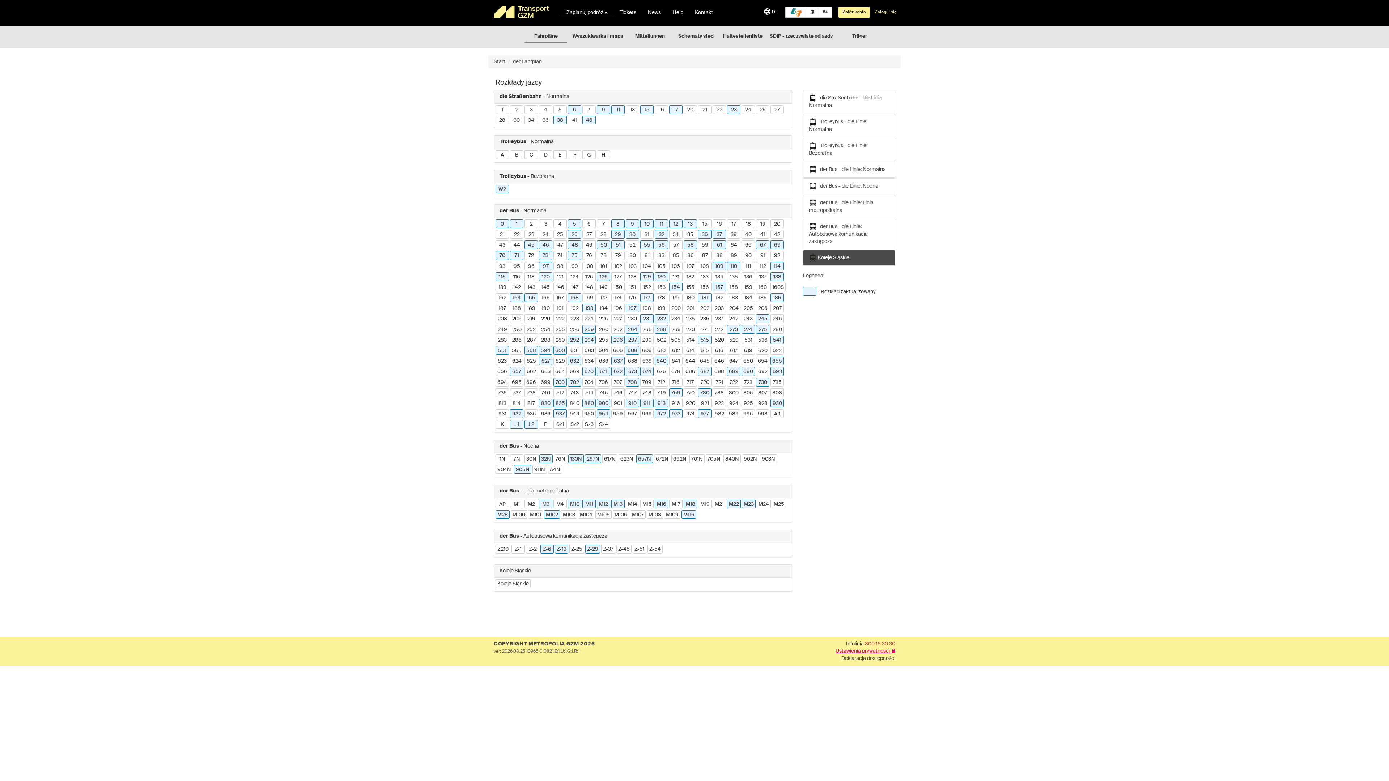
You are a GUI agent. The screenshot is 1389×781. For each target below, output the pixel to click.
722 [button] (734, 382)
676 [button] (661, 371)
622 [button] (777, 350)
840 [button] (574, 403)
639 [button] (647, 361)
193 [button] (589, 308)
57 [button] (676, 245)
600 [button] (560, 350)
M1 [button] (517, 504)
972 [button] (661, 414)
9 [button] (603, 109)
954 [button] (603, 414)
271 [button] (705, 329)
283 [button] (502, 340)
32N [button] (546, 459)
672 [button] (618, 371)
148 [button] (589, 287)
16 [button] (661, 109)
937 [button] (560, 414)
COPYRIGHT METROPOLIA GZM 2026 (544, 643)
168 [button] (574, 297)
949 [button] (574, 414)
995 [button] (748, 414)
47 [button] (560, 245)
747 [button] (633, 393)
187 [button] (502, 308)
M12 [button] (603, 504)
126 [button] (604, 276)
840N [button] (732, 459)
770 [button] (690, 393)
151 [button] (632, 287)
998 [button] (763, 414)
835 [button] (560, 403)
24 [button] (748, 109)
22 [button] (719, 109)
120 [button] (546, 276)
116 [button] (516, 276)
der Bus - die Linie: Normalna (851, 169)
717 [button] (690, 382)
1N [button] (502, 459)
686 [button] (690, 371)
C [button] (531, 155)
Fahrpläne (546, 36)
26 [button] (763, 109)
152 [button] (647, 287)
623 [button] (502, 361)
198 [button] (647, 308)
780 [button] (704, 393)
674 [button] (647, 371)
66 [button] (748, 245)
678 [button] (675, 371)
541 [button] (777, 340)
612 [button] (676, 350)
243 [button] (748, 318)
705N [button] (714, 459)
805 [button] (748, 393)
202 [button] (704, 308)
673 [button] (632, 371)
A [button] (502, 155)
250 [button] (517, 329)
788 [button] (719, 393)
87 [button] (705, 255)
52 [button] (632, 245)
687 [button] (704, 371)
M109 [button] (672, 514)
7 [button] (589, 109)
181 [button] (704, 297)
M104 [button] (586, 514)
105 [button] (661, 266)
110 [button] (733, 266)
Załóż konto (854, 12)
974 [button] (690, 414)
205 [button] (748, 308)
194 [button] (603, 308)
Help (677, 12)
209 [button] (517, 318)
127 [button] (618, 276)
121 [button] (560, 276)
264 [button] (632, 329)
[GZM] (523, 12)
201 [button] (690, 308)
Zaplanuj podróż (585, 12)
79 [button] (618, 255)
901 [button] (618, 403)
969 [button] (647, 414)
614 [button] (690, 350)
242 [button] (733, 318)
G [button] (589, 155)
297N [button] (593, 459)
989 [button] (734, 414)
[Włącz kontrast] (812, 12)
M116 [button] (688, 514)
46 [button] (589, 120)
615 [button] (705, 350)
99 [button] (575, 266)
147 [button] (574, 287)
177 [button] (646, 297)
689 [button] (734, 371)
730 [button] (763, 382)
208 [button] (502, 318)
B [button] (516, 155)
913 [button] (662, 403)
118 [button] (531, 276)
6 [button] (574, 109)
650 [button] (748, 361)
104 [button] (647, 266)
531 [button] (748, 340)
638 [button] (632, 361)
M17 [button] (676, 504)
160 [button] (763, 287)
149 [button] (603, 287)
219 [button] (531, 318)
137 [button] (762, 276)
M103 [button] (569, 514)
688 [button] (719, 371)
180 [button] (690, 297)
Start (499, 61)
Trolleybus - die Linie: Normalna (838, 125)
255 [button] (560, 329)
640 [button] (661, 361)
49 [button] (589, 245)
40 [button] (748, 234)
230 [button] (632, 318)
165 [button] (531, 297)
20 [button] (690, 109)
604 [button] (603, 350)
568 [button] (531, 350)
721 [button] (719, 382)
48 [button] (575, 245)
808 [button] (777, 393)
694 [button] (502, 382)
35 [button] (690, 234)
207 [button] (777, 308)
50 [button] (603, 245)
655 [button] (777, 361)
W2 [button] (502, 189)
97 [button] (546, 266)
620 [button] (763, 350)
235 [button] (690, 318)
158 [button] (734, 287)
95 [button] (517, 266)
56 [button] (661, 245)
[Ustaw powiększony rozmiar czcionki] (825, 12)
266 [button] (647, 329)
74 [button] (560, 255)
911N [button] (539, 469)
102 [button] (618, 266)
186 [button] (777, 297)
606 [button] (618, 350)
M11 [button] (589, 504)
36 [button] (546, 120)
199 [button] (661, 308)
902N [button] (750, 459)
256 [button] (574, 329)
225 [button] (603, 318)
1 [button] (502, 109)
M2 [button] (531, 504)
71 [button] (517, 255)
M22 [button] (734, 504)
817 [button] (531, 403)
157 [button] (719, 287)
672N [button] (662, 459)
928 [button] (763, 403)
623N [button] (626, 459)
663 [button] (546, 371)
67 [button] (763, 245)
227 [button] (618, 318)
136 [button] (748, 276)
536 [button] (763, 340)
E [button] (560, 155)
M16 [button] (661, 504)
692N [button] (680, 459)
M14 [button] (632, 504)
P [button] (545, 424)
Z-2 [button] (533, 549)
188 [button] (517, 308)
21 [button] (704, 109)
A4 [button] (777, 414)
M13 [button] (618, 504)
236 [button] (704, 318)
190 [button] (545, 308)
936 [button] (546, 414)
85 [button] (676, 255)
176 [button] (632, 297)
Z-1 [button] (518, 549)
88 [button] (719, 255)
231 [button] (647, 318)
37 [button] (719, 234)
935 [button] (531, 414)
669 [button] (574, 371)
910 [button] (632, 403)
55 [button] (647, 245)
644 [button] (690, 361)
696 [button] (531, 382)
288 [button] (546, 340)
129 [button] (647, 276)
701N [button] (697, 459)
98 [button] (560, 266)
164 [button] (517, 297)
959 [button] (618, 414)
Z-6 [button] (547, 549)
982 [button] (719, 414)
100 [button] (589, 266)
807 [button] (762, 393)
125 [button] (589, 276)
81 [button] (647, 255)
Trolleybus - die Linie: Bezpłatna (838, 149)
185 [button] (763, 297)
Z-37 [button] (608, 549)
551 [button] (502, 350)
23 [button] (734, 109)
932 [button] (516, 414)
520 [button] (719, 340)
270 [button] (690, 329)
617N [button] (610, 459)
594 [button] (546, 350)
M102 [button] (552, 514)
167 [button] (560, 297)
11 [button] (618, 109)
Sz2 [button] (574, 424)
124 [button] (575, 276)
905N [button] (523, 469)
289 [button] (560, 340)
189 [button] (531, 308)
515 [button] (705, 340)
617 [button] (734, 350)
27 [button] (777, 109)
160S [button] (778, 287)
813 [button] (502, 403)
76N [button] (560, 459)
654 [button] (763, 361)
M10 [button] (574, 504)
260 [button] (603, 329)
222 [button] (560, 318)
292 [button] (574, 340)
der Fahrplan (527, 61)
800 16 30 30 (880, 643)
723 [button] (748, 382)
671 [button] (603, 371)
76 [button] (589, 255)
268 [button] (661, 329)
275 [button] (763, 329)
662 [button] (531, 371)
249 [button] (502, 329)
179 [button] (676, 297)
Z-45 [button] (624, 549)
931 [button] (502, 414)
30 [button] (517, 120)
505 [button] (676, 340)
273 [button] (734, 329)
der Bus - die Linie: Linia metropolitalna (841, 206)
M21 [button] (719, 504)
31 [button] (647, 234)
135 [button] (734, 276)
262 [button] (618, 329)
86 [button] (690, 255)
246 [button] (777, 318)
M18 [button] (690, 504)
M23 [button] (749, 504)
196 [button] (618, 308)
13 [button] (632, 109)
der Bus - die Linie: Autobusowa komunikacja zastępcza (838, 234)
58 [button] (690, 245)
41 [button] (574, 120)
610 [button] (661, 350)
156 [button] (705, 287)
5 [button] (560, 109)
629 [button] (560, 361)
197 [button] (632, 308)
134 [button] (719, 276)
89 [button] (734, 255)
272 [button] (719, 329)
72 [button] (531, 255)
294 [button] (589, 340)
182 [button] (719, 297)
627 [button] (545, 361)
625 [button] (531, 361)
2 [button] (516, 109)
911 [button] (646, 403)
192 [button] (575, 308)
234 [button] (675, 318)
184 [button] (748, 297)
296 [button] (618, 340)
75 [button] (575, 255)
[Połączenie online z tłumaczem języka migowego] (796, 12)
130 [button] (662, 276)
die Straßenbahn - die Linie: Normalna (846, 101)
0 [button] (502, 224)
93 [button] (502, 266)
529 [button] (734, 340)
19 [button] (762, 224)
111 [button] (748, 266)
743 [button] (574, 393)
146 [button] (560, 287)
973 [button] (676, 414)
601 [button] (574, 350)
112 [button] (763, 266)
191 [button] (560, 308)
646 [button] (719, 361)
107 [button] (690, 266)
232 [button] (661, 318)
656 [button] (502, 371)
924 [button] (734, 403)
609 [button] (647, 350)
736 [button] (502, 393)
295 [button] (603, 340)
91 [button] (762, 255)
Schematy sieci (696, 36)
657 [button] (516, 371)
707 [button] (618, 382)
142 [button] (517, 287)
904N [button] (504, 469)
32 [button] (661, 234)
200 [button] (676, 308)
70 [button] (502, 255)
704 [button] (589, 382)
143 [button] (531, 287)
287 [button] (531, 340)
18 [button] (748, 224)
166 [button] (545, 297)
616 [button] (719, 350)
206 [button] (763, 308)
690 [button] (748, 371)
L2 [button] (531, 424)
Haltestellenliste (743, 36)
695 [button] (517, 382)
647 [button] (733, 361)
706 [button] (603, 382)
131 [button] (676, 276)
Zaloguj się (886, 12)
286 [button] (517, 340)
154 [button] (676, 287)
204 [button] (734, 308)
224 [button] (589, 318)
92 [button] (777, 255)
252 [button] (531, 329)
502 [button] (661, 340)
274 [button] (748, 329)
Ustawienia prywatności (864, 651)
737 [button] (517, 393)
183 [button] (734, 297)
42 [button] (777, 234)
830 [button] (546, 403)
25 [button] (560, 234)
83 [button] (661, 255)
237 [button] (719, 318)
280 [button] (777, 329)
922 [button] (719, 403)
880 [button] (589, 403)
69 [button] (777, 245)
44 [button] (517, 245)
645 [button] (705, 361)
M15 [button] (647, 504)
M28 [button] (502, 514)
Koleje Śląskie (833, 257)
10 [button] (647, 224)
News (654, 12)
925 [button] (748, 403)
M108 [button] (655, 514)
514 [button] (690, 340)
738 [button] (531, 393)
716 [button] (676, 382)
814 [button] (517, 403)
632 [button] (574, 361)
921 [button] (705, 403)
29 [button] (618, 234)
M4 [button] (560, 504)
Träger (859, 36)
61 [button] (719, 245)
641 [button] (676, 361)
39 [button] (734, 234)
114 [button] (777, 266)
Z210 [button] (503, 549)
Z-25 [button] (576, 549)
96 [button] (531, 266)
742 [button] (560, 393)
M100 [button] (519, 514)
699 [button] (546, 382)
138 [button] (777, 276)
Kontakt (704, 12)
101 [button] (603, 266)
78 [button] (604, 255)
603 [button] (589, 350)
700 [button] (560, 382)
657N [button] (644, 459)
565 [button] (517, 350)
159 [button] (748, 287)
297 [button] (632, 340)
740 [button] (545, 393)
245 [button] (763, 318)
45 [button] (531, 245)
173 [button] (603, 297)
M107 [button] (638, 514)
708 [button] (632, 382)
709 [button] (646, 382)
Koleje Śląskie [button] (513, 583)
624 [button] (517, 361)
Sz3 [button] (589, 424)
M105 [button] (603, 514)
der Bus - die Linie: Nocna (847, 186)
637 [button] (618, 361)
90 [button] (748, 255)
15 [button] (647, 109)
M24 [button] (764, 504)
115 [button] (502, 276)
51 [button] (618, 245)
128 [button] (633, 276)
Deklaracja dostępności (868, 658)
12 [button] (676, 224)
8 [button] (618, 224)
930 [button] (777, 403)
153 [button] (662, 287)
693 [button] (777, 371)
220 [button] (545, 318)
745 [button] (603, 393)
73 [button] (545, 255)
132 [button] (690, 276)
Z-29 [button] (592, 549)
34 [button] (531, 120)
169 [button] (589, 297)
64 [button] (734, 245)
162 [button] (502, 297)
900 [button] (603, 403)
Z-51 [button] (639, 549)
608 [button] (632, 350)
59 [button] (705, 245)
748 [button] (647, 393)
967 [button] (632, 414)
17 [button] (676, 109)
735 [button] (777, 382)
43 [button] (502, 245)
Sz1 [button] (560, 424)
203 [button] (719, 308)
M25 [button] (779, 504)
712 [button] (661, 382)
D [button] (546, 155)
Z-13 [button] (561, 549)
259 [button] (589, 329)
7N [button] (517, 459)
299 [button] (647, 340)
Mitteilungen (650, 36)
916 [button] (676, 403)
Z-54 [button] (655, 549)
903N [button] (768, 459)
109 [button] (719, 266)
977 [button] (705, 414)
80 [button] (632, 255)
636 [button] (603, 361)
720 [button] (705, 382)
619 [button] (748, 350)
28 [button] (502, 120)
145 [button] (545, 287)
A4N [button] (555, 469)
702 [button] (574, 382)
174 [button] (618, 297)
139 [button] (502, 287)
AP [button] (502, 504)
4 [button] (545, 109)
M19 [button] (705, 504)
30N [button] (531, 459)
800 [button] (734, 393)
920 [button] (690, 403)
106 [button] (676, 266)
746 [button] (618, 393)
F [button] (574, 155)
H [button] (604, 155)
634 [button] (589, 361)
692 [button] (763, 371)
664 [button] (560, 371)
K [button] (502, 424)
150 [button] (618, 287)
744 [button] (589, 393)
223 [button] (574, 318)
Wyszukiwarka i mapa (598, 36)
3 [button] (531, 109)
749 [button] (661, 393)
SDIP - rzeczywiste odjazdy (801, 36)
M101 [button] (535, 514)
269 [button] (676, 329)
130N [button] (576, 459)
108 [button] (705, 266)
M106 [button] (621, 514)
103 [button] (633, 266)
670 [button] (589, 371)
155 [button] (690, 287)
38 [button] (560, 120)
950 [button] (589, 414)
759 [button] (675, 393)
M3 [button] (545, 504)
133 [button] (705, 276)
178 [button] (661, 297)
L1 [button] (516, 424)
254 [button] (546, 329)
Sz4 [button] (603, 424)
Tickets (628, 12)
